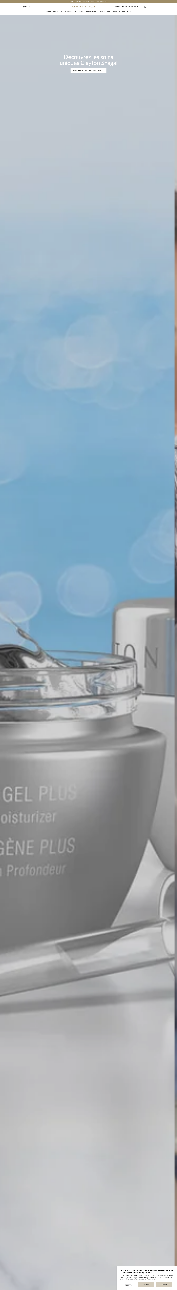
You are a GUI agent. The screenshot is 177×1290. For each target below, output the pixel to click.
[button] (140, 7)
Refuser (164, 1284)
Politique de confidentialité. (145, 1279)
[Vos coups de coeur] (149, 7)
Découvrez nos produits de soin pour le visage (94, 70)
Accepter (146, 1284)
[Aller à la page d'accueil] (83, 6)
